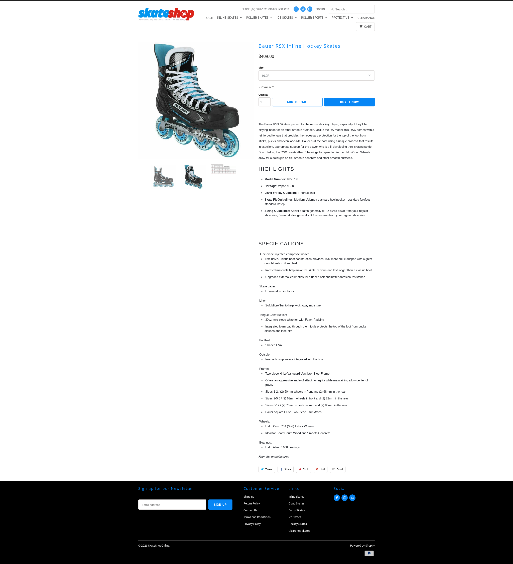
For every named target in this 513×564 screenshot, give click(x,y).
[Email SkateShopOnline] (309, 9)
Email (340, 469)
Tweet (269, 469)
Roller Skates (257, 17)
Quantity (263, 94)
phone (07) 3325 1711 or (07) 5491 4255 (265, 9)
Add (322, 469)
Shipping (248, 496)
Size (261, 67)
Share (287, 469)
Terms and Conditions (257, 517)
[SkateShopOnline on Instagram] (303, 9)
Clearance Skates (299, 530)
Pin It (306, 469)
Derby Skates (297, 510)
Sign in (320, 9)
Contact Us (250, 510)
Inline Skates (228, 17)
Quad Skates (296, 503)
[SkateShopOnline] (166, 13)
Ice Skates (285, 17)
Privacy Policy (252, 524)
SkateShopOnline (158, 545)
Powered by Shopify (362, 545)
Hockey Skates (298, 524)
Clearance (366, 18)
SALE (209, 18)
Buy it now (349, 102)
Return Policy (251, 503)
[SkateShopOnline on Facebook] (296, 9)
